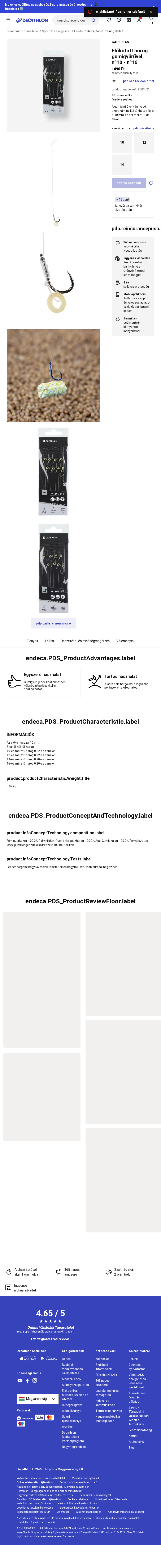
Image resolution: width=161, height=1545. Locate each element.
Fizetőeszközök (106, 1374)
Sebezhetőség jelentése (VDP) (34, 1511)
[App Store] (28, 1358)
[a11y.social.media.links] (20, 1380)
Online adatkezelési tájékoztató (35, 1482)
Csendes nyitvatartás (137, 1367)
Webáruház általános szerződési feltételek (41, 1478)
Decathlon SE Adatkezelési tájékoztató (39, 1499)
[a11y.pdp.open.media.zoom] (53, 85)
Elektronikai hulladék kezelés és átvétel (75, 1395)
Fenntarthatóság (140, 1430)
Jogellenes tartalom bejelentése (35, 1507)
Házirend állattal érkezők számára (77, 1503)
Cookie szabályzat (78, 1499)
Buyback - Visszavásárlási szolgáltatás (72, 1369)
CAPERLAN (120, 42)
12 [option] (144, 142)
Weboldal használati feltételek (34, 1503)
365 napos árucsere (103, 1383)
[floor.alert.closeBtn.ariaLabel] (151, 11)
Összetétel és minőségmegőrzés (85, 641)
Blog (132, 1447)
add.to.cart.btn (129, 183)
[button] (80, 658)
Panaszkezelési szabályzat (95, 1495)
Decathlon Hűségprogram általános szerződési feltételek (49, 1491)
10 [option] (122, 142)
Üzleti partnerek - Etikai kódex (112, 1499)
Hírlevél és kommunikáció (105, 1403)
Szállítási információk (104, 1367)
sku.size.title (121, 128)
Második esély (71, 1379)
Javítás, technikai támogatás (107, 1393)
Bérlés (66, 1359)
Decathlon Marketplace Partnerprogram (73, 1437)
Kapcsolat (102, 1359)
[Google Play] (49, 1358)
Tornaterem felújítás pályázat (137, 1397)
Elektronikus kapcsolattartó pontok (79, 1507)
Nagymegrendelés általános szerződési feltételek (45, 1495)
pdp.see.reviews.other (138, 81)
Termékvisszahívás (109, 1410)
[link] (50, 1339)
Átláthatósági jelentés (88, 1511)
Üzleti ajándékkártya (71, 1419)
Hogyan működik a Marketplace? (108, 1419)
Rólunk (133, 1359)
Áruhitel (67, 1426)
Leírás (49, 641)
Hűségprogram (72, 1405)
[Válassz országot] (38, 1399)
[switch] (151, 183)
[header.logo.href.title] (32, 20)
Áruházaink (136, 1441)
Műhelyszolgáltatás (75, 1385)
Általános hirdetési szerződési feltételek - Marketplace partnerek (53, 1486)
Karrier (133, 1436)
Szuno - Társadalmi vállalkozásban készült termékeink (139, 1416)
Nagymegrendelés (74, 1446)
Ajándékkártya (71, 1410)
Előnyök (32, 641)
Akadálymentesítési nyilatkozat (126, 1511)
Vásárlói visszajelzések (85, 1478)
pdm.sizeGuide (143, 128)
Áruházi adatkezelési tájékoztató (78, 1482)
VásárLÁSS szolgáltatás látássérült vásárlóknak (137, 1381)
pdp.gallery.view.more (53, 623)
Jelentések (63, 1511)
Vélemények (125, 641)
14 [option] (122, 164)
